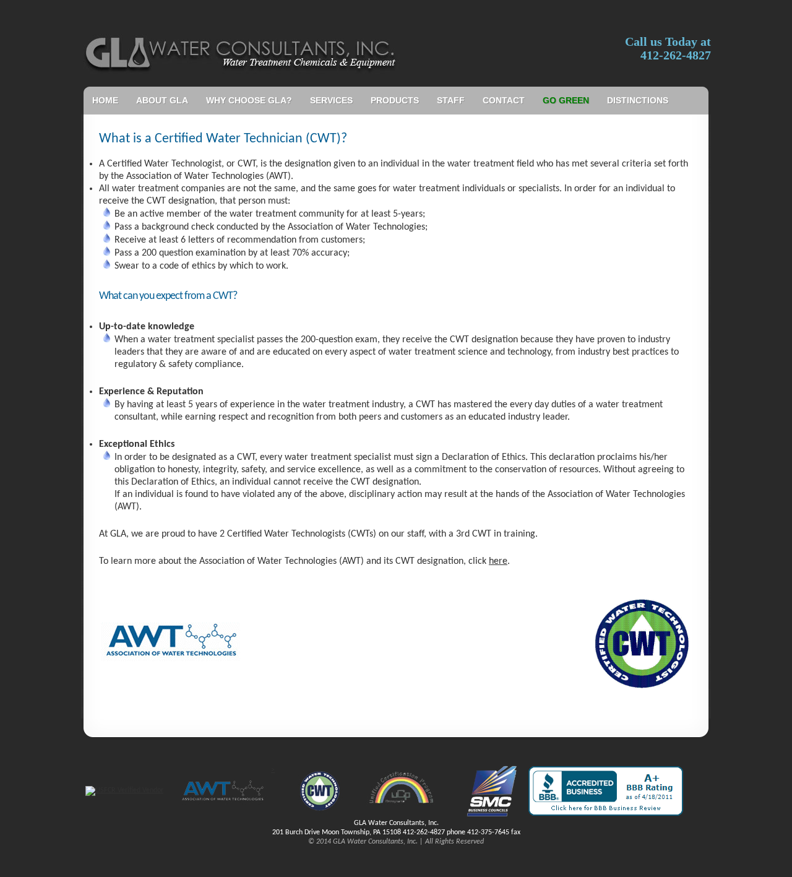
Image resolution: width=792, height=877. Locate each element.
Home (105, 100)
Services (331, 100)
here (498, 561)
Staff (451, 100)
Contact (504, 100)
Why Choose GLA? (249, 100)
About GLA (162, 100)
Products (395, 100)
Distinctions (637, 100)
